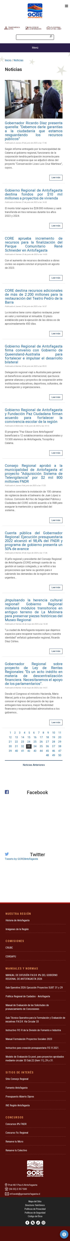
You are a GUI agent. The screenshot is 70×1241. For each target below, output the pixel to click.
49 (53, 755)
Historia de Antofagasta (17, 920)
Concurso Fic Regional (17, 1132)
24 (28, 741)
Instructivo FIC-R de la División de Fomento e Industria (33, 1030)
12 (10, 737)
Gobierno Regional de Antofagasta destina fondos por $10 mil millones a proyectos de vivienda (34, 194)
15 (28, 737)
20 (59, 737)
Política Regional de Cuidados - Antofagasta (28, 996)
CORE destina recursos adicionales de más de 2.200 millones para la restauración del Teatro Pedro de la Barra (34, 297)
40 (16, 750)
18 (47, 737)
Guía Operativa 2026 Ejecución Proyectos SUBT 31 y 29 (34, 987)
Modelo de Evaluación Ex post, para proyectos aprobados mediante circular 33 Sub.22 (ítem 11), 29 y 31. (35, 1058)
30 (10, 746)
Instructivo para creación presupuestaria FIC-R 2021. (32, 1047)
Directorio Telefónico (35, 1205)
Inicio (8, 60)
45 (47, 750)
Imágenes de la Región (17, 929)
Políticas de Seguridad (35, 1212)
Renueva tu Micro (14, 1141)
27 (47, 741)
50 (59, 755)
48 (47, 755)
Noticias (18, 60)
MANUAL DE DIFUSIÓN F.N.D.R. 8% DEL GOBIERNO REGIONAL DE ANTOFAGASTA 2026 (31, 977)
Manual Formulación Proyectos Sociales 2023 (29, 1039)
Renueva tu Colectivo (16, 1150)
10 (53, 732)
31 (16, 746)
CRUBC (9, 947)
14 (22, 737)
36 (47, 746)
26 (41, 741)
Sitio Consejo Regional (17, 1078)
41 (22, 750)
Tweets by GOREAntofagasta (21, 858)
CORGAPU (11, 956)
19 (53, 737)
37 (53, 746)
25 (35, 741)
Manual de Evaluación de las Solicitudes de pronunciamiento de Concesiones (27, 1007)
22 (16, 741)
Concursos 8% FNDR (16, 1124)
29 (59, 741)
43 (35, 750)
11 (59, 732)
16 (35, 737)
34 (35, 746)
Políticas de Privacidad (35, 1209)
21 (10, 741)
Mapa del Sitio (35, 1201)
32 (22, 746)
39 (10, 750)
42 (28, 750)
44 (41, 750)
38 (59, 746)
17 (41, 737)
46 (53, 750)
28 (53, 741)
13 (16, 737)
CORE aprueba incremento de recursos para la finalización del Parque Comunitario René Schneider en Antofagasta (34, 244)
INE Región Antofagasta (18, 1105)
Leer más (56, 177)
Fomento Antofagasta (17, 1087)
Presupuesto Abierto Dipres (20, 1096)
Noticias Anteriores (34, 764)
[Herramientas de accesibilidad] (64, 1234)
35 (41, 746)
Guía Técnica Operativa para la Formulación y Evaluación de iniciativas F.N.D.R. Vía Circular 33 (35, 1019)
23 (22, 741)
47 (59, 750)
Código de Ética (35, 1216)
